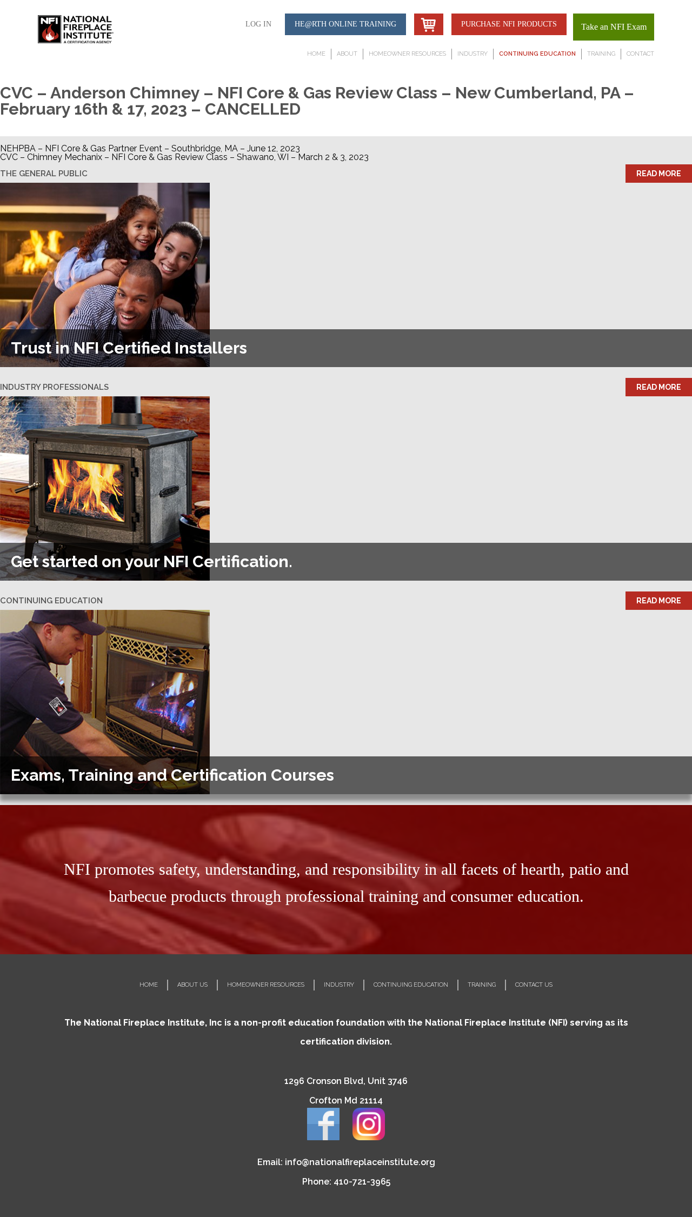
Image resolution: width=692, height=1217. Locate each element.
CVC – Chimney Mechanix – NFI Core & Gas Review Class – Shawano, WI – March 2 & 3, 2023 (184, 157)
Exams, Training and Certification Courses (172, 775)
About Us (192, 984)
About (347, 53)
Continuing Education (537, 53)
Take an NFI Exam (614, 26)
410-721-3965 (362, 1181)
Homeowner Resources (407, 53)
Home (316, 53)
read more (658, 173)
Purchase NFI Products (509, 24)
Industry (472, 53)
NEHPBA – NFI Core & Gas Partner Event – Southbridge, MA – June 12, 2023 (150, 148)
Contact (640, 53)
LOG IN (258, 24)
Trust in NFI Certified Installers (129, 347)
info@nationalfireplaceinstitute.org (360, 1162)
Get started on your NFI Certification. (151, 561)
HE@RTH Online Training (345, 24)
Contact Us (534, 984)
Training (601, 53)
